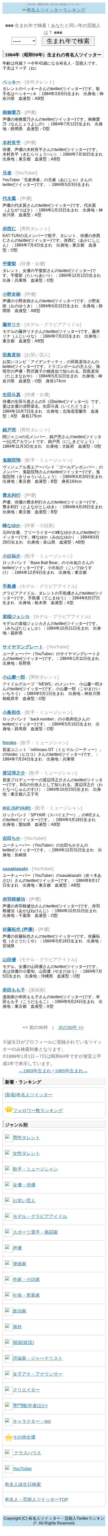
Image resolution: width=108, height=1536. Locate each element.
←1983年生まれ (35, 1070)
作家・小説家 (26, 1279)
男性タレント (26, 1137)
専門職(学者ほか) (30, 1405)
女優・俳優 (24, 1184)
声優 (17, 1247)
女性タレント (26, 1153)
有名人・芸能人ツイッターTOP (36, 1499)
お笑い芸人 (24, 1200)
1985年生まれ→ (71, 1070)
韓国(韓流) (23, 1342)
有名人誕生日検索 (23, 1484)
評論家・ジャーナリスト (38, 1358)
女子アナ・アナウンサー (38, 1374)
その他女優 (24, 1437)
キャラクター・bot (32, 1421)
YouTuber (22, 1468)
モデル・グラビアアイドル (40, 1216)
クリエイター (26, 1389)
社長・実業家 (26, 1295)
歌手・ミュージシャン (35, 1169)
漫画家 (19, 1263)
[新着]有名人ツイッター (28, 1094)
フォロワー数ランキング (38, 1110)
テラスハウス (27, 1452)
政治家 (19, 1311)
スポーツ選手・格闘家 (35, 1232)
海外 (17, 1326)
